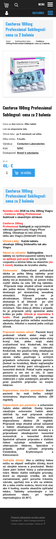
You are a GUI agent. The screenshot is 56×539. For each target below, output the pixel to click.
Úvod (8, 41)
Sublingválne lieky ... (23, 41)
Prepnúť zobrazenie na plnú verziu (28, 517)
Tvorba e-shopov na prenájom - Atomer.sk (27, 524)
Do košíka (26, 173)
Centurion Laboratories (31, 144)
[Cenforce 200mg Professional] (28, 74)
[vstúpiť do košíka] (7, 5)
